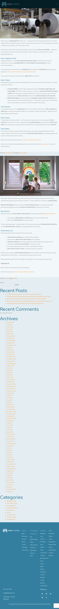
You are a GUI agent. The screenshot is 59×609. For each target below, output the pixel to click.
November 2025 (11, 340)
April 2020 (10, 478)
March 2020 (10, 480)
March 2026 (10, 334)
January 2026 (11, 338)
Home (24, 531)
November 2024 (11, 359)
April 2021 (9, 455)
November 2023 (11, 386)
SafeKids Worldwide (49, 213)
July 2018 (9, 491)
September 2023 (11, 391)
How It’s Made (52, 550)
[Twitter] (51, 594)
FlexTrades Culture (12, 503)
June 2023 (10, 398)
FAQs (31, 555)
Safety (7, 278)
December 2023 (11, 384)
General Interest (9, 153)
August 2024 (10, 366)
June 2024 (10, 370)
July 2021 (9, 448)
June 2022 (10, 425)
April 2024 (9, 375)
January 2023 (10, 409)
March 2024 (10, 377)
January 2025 (11, 354)
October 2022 (11, 416)
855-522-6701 (7, 589)
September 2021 (11, 443)
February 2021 (10, 459)
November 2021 (11, 439)
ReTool (31, 542)
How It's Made (23, 153)
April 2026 (9, 331)
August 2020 (10, 471)
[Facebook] (46, 594)
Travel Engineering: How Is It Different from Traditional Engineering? (25, 303)
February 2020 (11, 482)
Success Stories (11, 514)
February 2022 (11, 434)
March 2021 (10, 457)
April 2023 (9, 402)
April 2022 (9, 430)
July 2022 (9, 423)
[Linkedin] (42, 594)
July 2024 (9, 368)
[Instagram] (46, 597)
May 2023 (9, 400)
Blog (50, 531)
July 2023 (9, 395)
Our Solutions (10, 510)
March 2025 (10, 350)
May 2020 (9, 475)
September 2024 (11, 363)
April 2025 (9, 347)
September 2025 (11, 345)
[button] (56, 3)
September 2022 (11, 418)
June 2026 (10, 327)
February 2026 (11, 336)
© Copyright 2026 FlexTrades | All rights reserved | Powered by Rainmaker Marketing (29, 604)
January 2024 (11, 382)
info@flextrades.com (9, 593)
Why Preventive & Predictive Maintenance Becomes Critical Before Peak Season (29, 296)
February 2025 (11, 352)
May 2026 (9, 329)
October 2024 (11, 361)
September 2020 (11, 468)
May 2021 (9, 452)
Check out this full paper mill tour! (32, 140)
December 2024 (11, 356)
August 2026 (10, 322)
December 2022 (11, 411)
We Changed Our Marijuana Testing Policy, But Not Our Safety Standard (26, 299)
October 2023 (11, 388)
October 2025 (11, 343)
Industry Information (12, 508)
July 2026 (9, 324)
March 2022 (10, 432)
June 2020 (10, 473)
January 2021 (10, 462)
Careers (43, 531)
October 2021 (10, 441)
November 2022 (11, 414)
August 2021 (10, 446)
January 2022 (10, 436)
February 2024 (11, 379)
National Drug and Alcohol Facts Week (23, 272)
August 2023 (10, 393)
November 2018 (11, 489)
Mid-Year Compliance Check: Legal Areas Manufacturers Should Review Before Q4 (29, 301)
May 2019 (9, 487)
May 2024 (9, 372)
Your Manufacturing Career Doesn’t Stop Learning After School (24, 294)
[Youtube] (42, 597)
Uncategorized (11, 519)
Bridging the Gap (11, 501)
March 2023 (10, 404)
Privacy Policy (25, 550)
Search (2, 282)
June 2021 (10, 450)
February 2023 (11, 407)
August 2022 (10, 420)
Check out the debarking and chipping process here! (21, 72)
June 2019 (10, 484)
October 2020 (11, 466)
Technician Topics (12, 517)
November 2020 (11, 464)
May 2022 (9, 427)
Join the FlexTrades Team (43, 541)
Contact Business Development (43, 583)
